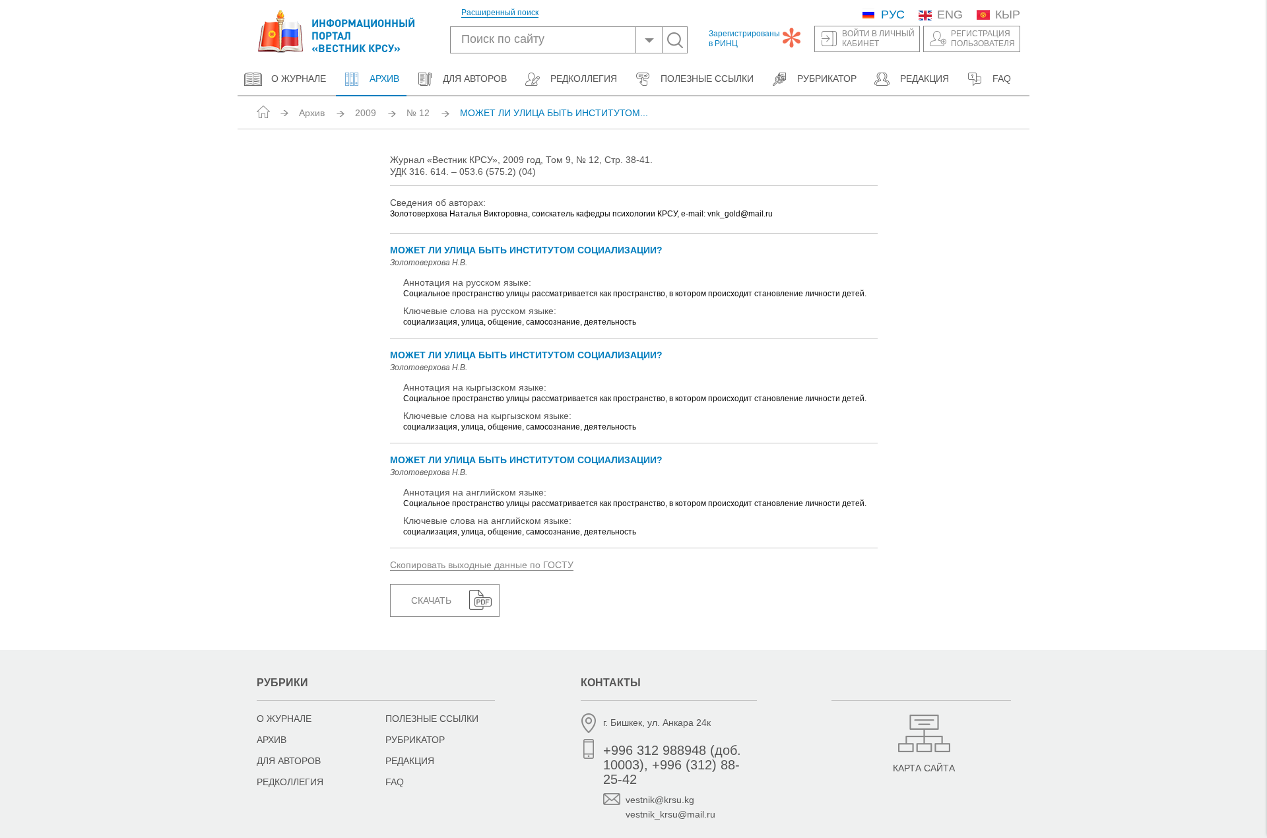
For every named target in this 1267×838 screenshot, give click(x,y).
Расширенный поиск (499, 13)
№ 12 (418, 113)
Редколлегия (583, 78)
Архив (383, 78)
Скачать (431, 600)
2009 (365, 113)
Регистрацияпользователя (983, 38)
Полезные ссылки (707, 78)
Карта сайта (924, 768)
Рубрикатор (827, 78)
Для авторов (475, 78)
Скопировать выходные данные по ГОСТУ (481, 565)
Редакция (924, 78)
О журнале (298, 78)
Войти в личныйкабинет (878, 38)
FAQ (1001, 78)
